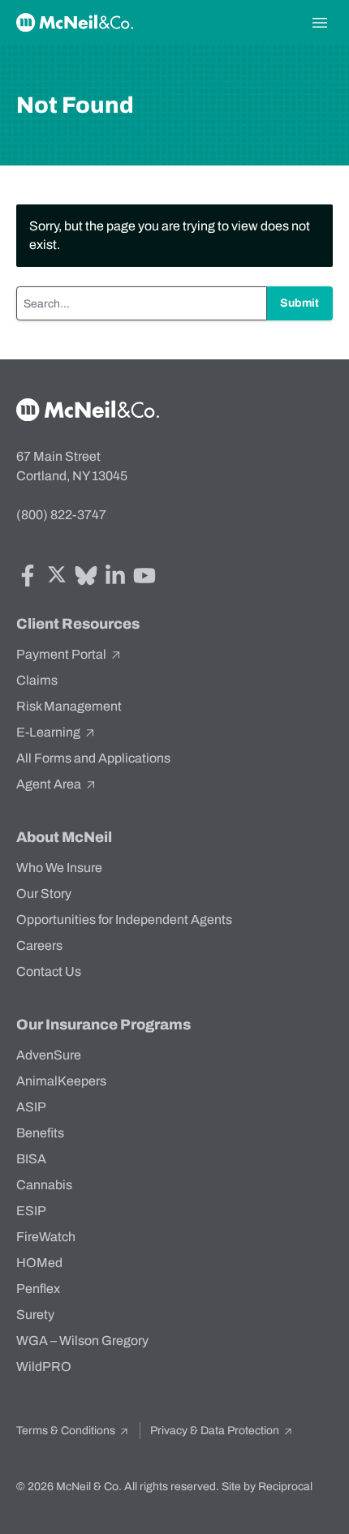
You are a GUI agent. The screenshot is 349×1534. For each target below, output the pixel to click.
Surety (35, 1314)
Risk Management (69, 706)
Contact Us (48, 971)
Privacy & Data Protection (216, 1430)
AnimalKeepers (61, 1081)
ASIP (31, 1107)
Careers (39, 945)
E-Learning (49, 732)
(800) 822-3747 (61, 515)
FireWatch (45, 1237)
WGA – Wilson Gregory (82, 1340)
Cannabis (44, 1185)
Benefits (40, 1133)
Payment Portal (62, 654)
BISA (31, 1159)
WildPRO (43, 1366)
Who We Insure (59, 867)
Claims (37, 680)
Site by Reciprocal (267, 1486)
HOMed (39, 1263)
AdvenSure (48, 1055)
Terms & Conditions (67, 1430)
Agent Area (50, 784)
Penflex (38, 1289)
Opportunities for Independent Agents (124, 919)
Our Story (43, 893)
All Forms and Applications (93, 758)
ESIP (31, 1211)
